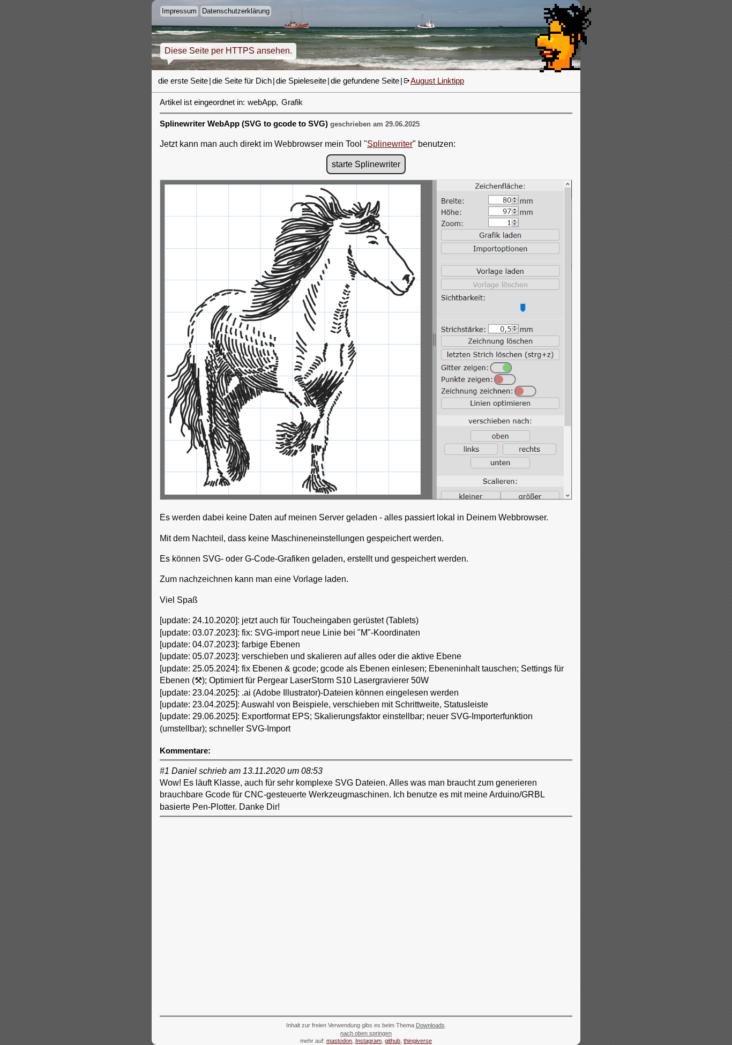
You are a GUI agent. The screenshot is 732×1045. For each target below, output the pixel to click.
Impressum (179, 11)
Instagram (368, 1040)
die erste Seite (183, 81)
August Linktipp (437, 81)
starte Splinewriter (366, 164)
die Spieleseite (301, 81)
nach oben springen (366, 1033)
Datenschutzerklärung (236, 11)
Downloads (430, 1025)
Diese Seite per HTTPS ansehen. (228, 50)
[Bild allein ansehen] (366, 341)
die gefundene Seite (365, 81)
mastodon (339, 1040)
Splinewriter (390, 143)
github (392, 1040)
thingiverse (418, 1040)
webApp (262, 102)
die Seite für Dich (242, 81)
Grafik (292, 102)
